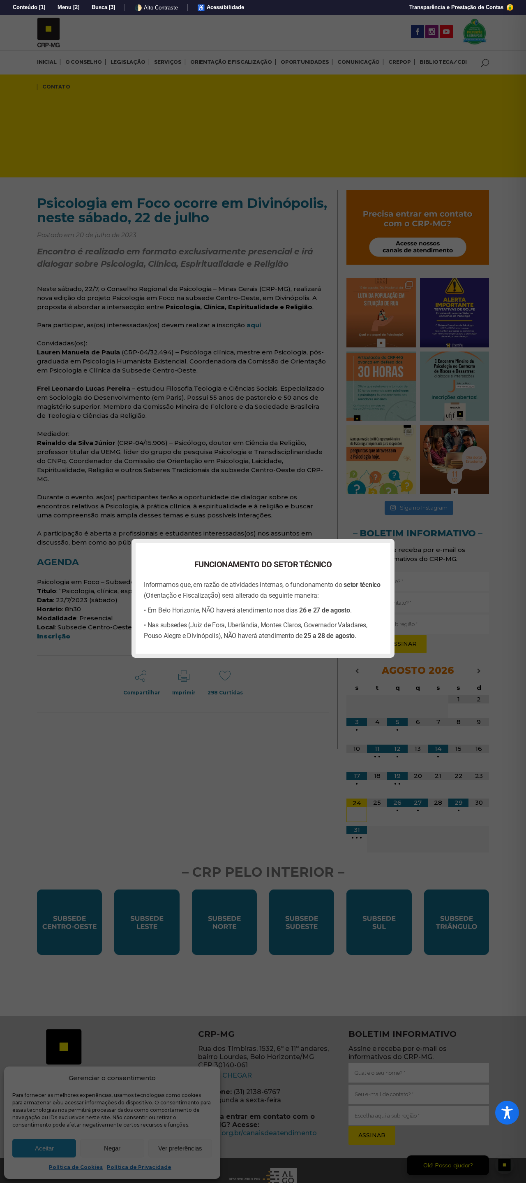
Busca (103, 7)
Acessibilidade (220, 7)
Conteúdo (29, 7)
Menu (68, 7)
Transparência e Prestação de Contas (457, 7)
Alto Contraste (156, 7)
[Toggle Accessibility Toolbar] (507, 1112)
